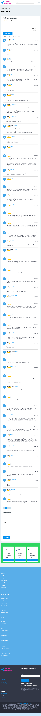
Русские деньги (14, 489)
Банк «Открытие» (4, 630)
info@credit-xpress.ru (4, 693)
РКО (2, 607)
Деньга (12, 396)
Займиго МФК (13, 498)
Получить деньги (7, 33)
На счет (2, 578)
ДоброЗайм (12, 375)
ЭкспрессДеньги (13, 366)
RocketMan (14, 104)
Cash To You (13, 358)
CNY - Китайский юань (5, 651)
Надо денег (12, 314)
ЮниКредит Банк (4, 633)
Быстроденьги (13, 425)
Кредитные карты (4, 603)
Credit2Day (11, 146)
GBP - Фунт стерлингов (5, 648)
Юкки (13, 94)
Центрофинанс (13, 222)
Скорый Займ (12, 258)
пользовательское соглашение (27, 714)
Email (22, 674)
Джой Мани (14, 479)
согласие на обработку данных (12, 714)
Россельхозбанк (4, 626)
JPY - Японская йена (4, 657)
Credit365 (15, 249)
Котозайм (12, 74)
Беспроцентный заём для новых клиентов (29, 685)
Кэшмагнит (11, 49)
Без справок (3, 585)
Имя (4, 517)
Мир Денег (12, 204)
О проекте (3, 679)
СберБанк (3, 619)
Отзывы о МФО (4, 589)
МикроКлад (13, 445)
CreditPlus (11, 178)
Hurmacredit (17, 351)
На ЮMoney (3, 576)
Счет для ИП (3, 608)
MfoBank (10, 58)
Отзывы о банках (4, 612)
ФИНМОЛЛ (12, 342)
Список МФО (3, 587)
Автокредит (3, 600)
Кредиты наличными (5, 596)
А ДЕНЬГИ (16, 386)
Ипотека (2, 601)
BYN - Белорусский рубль (5, 644)
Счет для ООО (4, 610)
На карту (2, 573)
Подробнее (3, 697)
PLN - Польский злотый (5, 653)
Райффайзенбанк (4, 635)
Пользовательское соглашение (25, 703)
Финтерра (15, 332)
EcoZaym (11, 404)
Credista (11, 194)
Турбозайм (14, 65)
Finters (13, 39)
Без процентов (4, 582)
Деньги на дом (13, 231)
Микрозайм (13, 463)
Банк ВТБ (3, 621)
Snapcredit (11, 185)
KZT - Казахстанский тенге (6, 650)
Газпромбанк (3, 623)
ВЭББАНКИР (12, 470)
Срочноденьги (13, 116)
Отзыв (4, 522)
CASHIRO (12, 286)
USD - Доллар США (4, 643)
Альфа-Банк (3, 625)
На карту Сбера (4, 583)
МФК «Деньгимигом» (14, 323)
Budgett (10, 84)
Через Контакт (4, 580)
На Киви (2, 575)
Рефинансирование (4, 598)
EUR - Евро (3, 646)
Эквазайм (13, 136)
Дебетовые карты (4, 605)
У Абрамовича (12, 169)
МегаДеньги (16, 125)
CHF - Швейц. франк (4, 655)
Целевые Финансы (14, 295)
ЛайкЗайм (13, 212)
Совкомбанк (3, 632)
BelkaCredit (16, 277)
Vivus (11, 269)
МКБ (2, 628)
